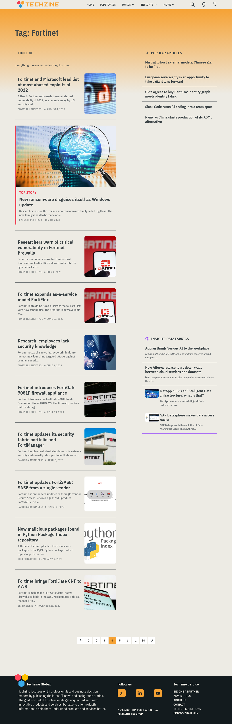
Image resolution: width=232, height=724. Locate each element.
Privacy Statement (186, 713)
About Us (179, 700)
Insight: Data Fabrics (170, 338)
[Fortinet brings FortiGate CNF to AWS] (100, 592)
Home (90, 4)
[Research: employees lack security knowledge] (100, 352)
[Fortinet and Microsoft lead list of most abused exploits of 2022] (100, 93)
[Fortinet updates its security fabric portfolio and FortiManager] (100, 446)
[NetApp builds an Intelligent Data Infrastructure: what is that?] (152, 398)
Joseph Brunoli (27, 559)
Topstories (108, 4)
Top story (27, 192)
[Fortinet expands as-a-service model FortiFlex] (100, 305)
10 (143, 640)
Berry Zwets (25, 605)
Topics (126, 4)
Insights (147, 4)
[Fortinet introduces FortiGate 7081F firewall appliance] (100, 399)
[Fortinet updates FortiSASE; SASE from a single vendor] (100, 494)
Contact (179, 704)
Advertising (182, 696)
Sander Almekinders (31, 460)
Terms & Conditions (187, 709)
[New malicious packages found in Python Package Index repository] (100, 543)
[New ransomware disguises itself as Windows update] (66, 156)
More (167, 4)
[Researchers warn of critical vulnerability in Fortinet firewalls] (100, 256)
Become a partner (186, 691)
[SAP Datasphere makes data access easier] (152, 422)
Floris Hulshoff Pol (30, 109)
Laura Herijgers (29, 220)
